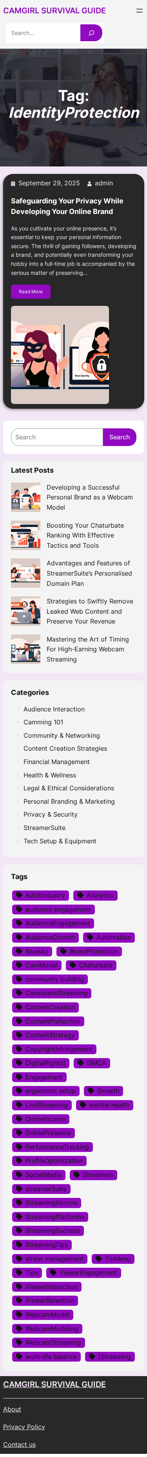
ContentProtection (52, 1021)
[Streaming (114, 1356)
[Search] (91, 32)
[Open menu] (139, 10)
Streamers (98, 1175)
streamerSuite (46, 1189)
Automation (113, 937)
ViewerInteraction (51, 1287)
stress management (54, 1259)
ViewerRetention (49, 1300)
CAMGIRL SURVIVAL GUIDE (54, 1384)
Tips (31, 1272)
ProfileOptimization (54, 1161)
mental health (109, 1105)
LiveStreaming (46, 1105)
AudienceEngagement (57, 923)
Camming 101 (43, 722)
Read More (31, 291)
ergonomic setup (50, 1091)
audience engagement (58, 909)
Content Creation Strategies (65, 748)
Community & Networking (62, 735)
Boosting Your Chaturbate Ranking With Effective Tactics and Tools (85, 535)
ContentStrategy (50, 1035)
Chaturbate (96, 965)
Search (119, 437)
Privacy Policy (24, 1427)
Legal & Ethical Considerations (69, 788)
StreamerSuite (44, 828)
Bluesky (36, 951)
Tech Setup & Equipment (60, 841)
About (12, 1409)
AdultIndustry (45, 895)
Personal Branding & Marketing (69, 801)
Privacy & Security (51, 814)
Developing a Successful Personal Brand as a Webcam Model (90, 497)
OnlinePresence (48, 1133)
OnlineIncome (45, 1119)
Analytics (100, 895)
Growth (108, 1091)
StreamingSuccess (52, 1230)
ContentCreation (50, 1007)
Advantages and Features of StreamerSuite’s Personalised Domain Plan (89, 573)
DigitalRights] (45, 1063)
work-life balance (51, 1356)
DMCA (96, 1063)
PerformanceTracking (57, 1147)
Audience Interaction (54, 709)
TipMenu (118, 1259)
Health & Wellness (50, 775)
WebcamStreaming (53, 1342)
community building (54, 979)
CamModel (41, 965)
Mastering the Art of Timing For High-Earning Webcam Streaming (88, 649)
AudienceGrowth (50, 937)
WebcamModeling (51, 1329)
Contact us (19, 1444)
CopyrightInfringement (59, 1049)
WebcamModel (47, 1314)
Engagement (44, 1077)
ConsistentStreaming (56, 993)
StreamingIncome (51, 1203)
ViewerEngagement (88, 1272)
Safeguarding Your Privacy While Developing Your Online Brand (67, 206)
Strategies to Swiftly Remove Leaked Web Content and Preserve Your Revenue (90, 611)
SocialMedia (43, 1175)
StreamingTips (46, 1245)
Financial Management (57, 762)
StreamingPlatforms (54, 1217)
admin (104, 183)
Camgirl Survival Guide (54, 10)
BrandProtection (94, 951)
